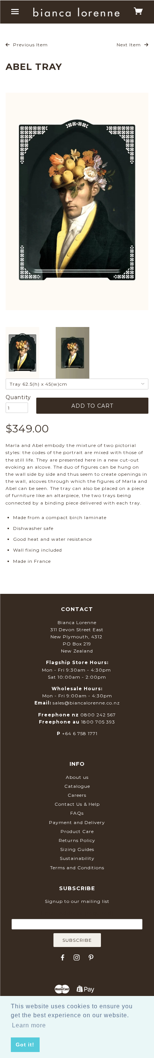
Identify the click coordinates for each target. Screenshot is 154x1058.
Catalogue (77, 786)
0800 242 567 (98, 715)
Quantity (17, 397)
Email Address (77, 913)
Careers (77, 795)
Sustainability (77, 858)
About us (77, 777)
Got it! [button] (25, 1045)
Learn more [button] (29, 1025)
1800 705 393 (98, 722)
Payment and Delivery (77, 822)
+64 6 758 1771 (80, 733)
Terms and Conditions (77, 867)
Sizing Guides (77, 849)
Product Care (77, 831)
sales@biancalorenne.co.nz (86, 703)
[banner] (76, 12)
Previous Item (30, 44)
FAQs (77, 813)
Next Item (129, 44)
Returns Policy (77, 840)
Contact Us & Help (77, 804)
